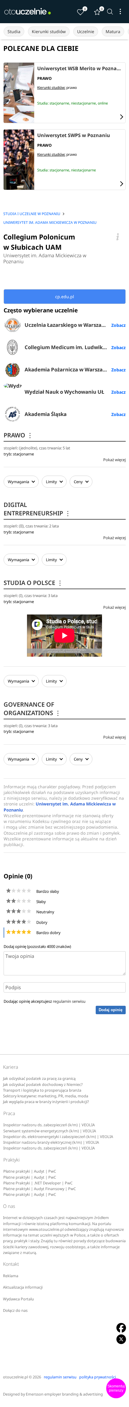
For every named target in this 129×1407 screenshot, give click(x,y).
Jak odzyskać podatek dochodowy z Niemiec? (42, 1084)
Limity (51, 481)
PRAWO (18, 435)
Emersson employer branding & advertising (64, 1394)
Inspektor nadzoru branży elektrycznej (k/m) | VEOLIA (51, 1142)
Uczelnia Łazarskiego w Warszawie (67, 324)
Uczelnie (85, 31)
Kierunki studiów (49, 31)
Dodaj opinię (110, 1010)
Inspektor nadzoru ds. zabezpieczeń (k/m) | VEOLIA (49, 1124)
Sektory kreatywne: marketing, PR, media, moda (45, 1096)
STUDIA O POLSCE (33, 583)
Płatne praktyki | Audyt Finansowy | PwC (39, 1188)
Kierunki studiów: (51, 87)
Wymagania (18, 481)
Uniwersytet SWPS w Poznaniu (73, 136)
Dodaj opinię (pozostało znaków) (37, 946)
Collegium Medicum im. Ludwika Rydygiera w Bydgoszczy (75, 347)
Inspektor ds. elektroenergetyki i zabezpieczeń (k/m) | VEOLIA (58, 1136)
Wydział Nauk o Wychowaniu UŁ (64, 391)
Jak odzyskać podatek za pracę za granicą (39, 1078)
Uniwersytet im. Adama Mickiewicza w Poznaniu (44, 258)
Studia (14, 31)
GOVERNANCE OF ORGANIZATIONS (32, 708)
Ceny (79, 481)
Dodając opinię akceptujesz (45, 1001)
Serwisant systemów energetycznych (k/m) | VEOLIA (49, 1130)
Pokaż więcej (114, 459)
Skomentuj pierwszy (116, 1388)
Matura (113, 31)
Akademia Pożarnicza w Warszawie (68, 369)
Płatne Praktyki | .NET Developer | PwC (38, 1183)
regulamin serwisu (69, 1001)
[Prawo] (19, 93)
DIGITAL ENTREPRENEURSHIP (37, 509)
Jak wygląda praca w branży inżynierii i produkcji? (46, 1101)
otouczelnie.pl (15, 1377)
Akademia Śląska (46, 414)
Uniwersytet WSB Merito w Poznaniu (79, 69)
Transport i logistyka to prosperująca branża (42, 1090)
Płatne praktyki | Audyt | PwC (29, 1171)
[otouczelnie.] (27, 11)
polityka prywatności (97, 1377)
